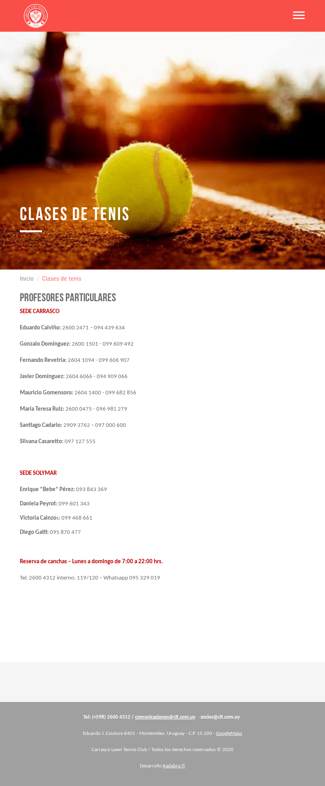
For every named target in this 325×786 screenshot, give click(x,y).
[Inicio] (36, 16)
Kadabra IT (174, 766)
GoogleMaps (229, 733)
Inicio (27, 278)
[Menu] (296, 16)
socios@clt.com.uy (220, 717)
